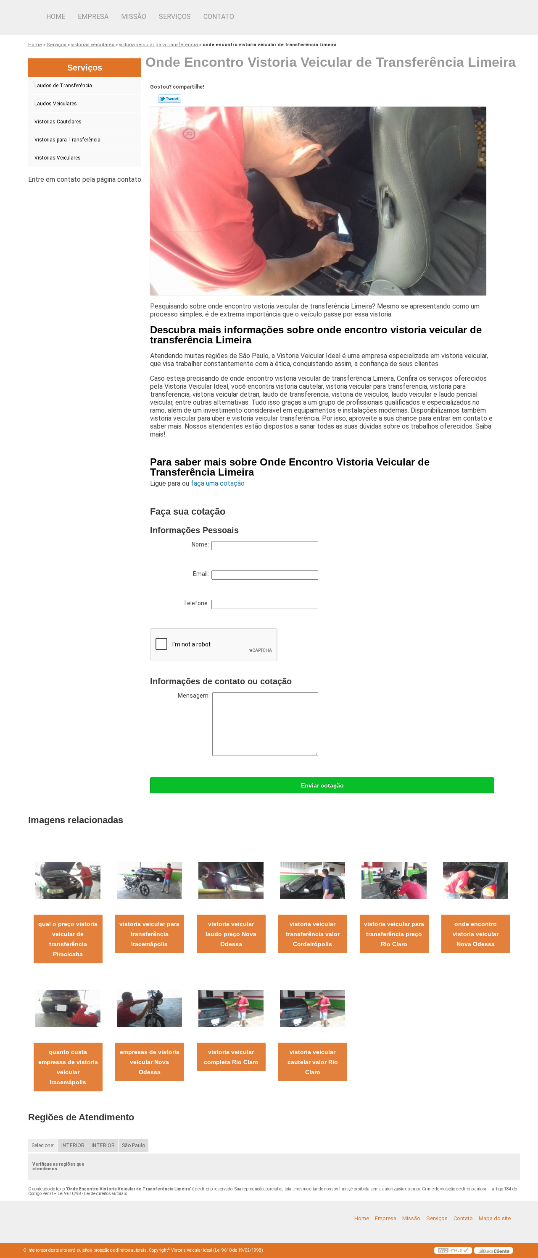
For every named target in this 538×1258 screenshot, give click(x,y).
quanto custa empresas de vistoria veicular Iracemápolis (68, 1067)
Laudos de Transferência (63, 86)
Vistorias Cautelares (58, 122)
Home (55, 17)
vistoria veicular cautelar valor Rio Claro (312, 1062)
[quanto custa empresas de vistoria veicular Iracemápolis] (68, 1008)
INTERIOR (72, 1145)
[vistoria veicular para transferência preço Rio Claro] (394, 880)
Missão (133, 17)
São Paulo (133, 1145)
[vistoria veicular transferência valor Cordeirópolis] (312, 880)
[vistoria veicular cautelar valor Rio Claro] (312, 1008)
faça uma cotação (218, 483)
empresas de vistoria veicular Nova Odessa (149, 1062)
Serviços (175, 17)
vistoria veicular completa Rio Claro (231, 1057)
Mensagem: (195, 695)
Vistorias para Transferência (67, 140)
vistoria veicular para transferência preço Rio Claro (394, 934)
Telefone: (197, 603)
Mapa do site (495, 1218)
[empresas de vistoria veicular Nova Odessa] (149, 1008)
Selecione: (43, 1145)
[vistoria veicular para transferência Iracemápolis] (149, 880)
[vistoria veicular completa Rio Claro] (231, 1008)
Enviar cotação (322, 785)
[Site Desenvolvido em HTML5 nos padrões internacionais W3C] (453, 1250)
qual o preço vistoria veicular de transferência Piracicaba (68, 939)
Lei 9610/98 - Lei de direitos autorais (92, 1193)
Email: (202, 573)
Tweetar (169, 98)
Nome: (201, 544)
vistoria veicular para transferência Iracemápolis (149, 934)
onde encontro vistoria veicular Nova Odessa (475, 934)
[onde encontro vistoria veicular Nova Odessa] (475, 880)
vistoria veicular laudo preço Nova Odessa (231, 934)
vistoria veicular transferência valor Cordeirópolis (313, 934)
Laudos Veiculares (55, 104)
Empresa (93, 17)
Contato (218, 17)
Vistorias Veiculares (57, 158)
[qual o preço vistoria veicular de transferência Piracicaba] (68, 880)
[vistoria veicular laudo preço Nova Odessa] (231, 880)
